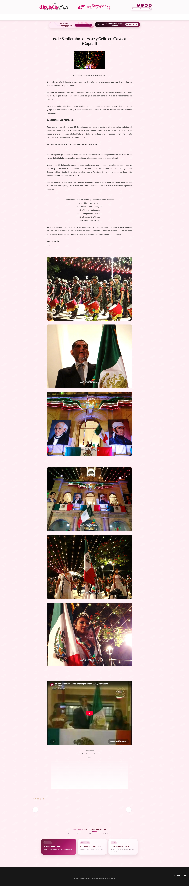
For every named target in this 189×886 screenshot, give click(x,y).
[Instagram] (142, 5)
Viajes (114, 18)
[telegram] (38, 799)
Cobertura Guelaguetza (100, 18)
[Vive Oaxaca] (94, 7)
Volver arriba (180, 876)
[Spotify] (150, 5)
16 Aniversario (82, 18)
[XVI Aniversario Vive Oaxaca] (53, 7)
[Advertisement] (79, 775)
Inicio (54, 18)
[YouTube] (146, 5)
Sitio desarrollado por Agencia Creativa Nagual (94, 878)
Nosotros (133, 18)
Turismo (123, 18)
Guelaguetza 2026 (66, 18)
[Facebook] (138, 5)
